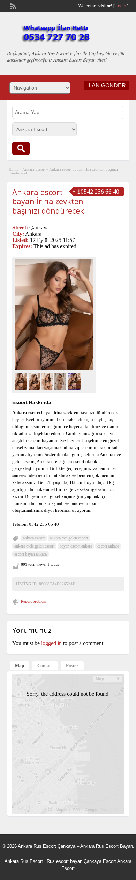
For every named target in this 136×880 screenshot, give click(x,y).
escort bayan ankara (30, 554)
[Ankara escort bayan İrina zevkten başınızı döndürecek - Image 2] (35, 381)
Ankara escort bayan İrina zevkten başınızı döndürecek (48, 201)
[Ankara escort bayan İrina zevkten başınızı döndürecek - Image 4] (61, 381)
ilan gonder (106, 85)
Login (120, 5)
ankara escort (34, 538)
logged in (51, 643)
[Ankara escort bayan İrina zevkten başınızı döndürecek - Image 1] (22, 381)
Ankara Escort (33, 169)
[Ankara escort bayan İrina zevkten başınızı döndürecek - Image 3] (47, 381)
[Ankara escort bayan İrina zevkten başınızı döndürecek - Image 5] (75, 381)
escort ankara (108, 546)
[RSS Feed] (12, 5)
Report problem (33, 601)
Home (13, 169)
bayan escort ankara (76, 546)
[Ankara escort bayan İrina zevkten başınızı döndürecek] (54, 314)
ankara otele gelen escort (34, 546)
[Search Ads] (21, 148)
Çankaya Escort (100, 861)
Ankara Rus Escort (24, 861)
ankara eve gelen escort (69, 538)
